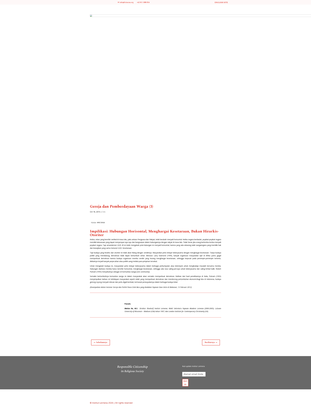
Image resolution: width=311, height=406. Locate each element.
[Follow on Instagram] (196, 361)
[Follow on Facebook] (186, 361)
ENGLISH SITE (221, 2)
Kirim (185, 382)
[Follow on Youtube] (200, 361)
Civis (103, 212)
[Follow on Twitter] (191, 361)
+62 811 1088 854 (142, 2)
